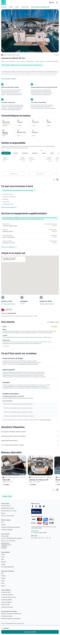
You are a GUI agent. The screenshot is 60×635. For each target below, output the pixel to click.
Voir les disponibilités (30, 632)
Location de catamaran (7, 594)
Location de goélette (6, 599)
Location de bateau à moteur (8, 597)
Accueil (5, 7)
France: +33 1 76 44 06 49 (8, 540)
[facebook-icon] (32, 506)
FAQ (2, 522)
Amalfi (2, 580)
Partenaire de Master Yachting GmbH (10, 618)
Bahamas (3, 561)
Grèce (2, 556)
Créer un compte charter (7, 515)
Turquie (3, 564)
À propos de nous (5, 505)
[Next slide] (57, 489)
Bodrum (3, 585)
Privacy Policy (51, 526)
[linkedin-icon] (43, 506)
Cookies (3, 524)
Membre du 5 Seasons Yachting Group (11, 613)
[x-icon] (36, 506)
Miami (2, 583)
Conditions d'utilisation (7, 529)
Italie (2, 559)
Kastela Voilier (25, 7)
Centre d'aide (4, 536)
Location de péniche (6, 602)
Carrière (3, 513)
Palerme (3, 578)
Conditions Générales (45, 419)
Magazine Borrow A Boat (7, 508)
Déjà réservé (14, 173)
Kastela (17, 7)
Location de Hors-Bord (7, 607)
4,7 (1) (57, 55)
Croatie (11, 7)
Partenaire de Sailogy (6, 616)
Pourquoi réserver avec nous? (8, 510)
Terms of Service (35, 528)
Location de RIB (5, 604)
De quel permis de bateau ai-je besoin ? (28, 364)
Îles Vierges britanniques (7, 566)
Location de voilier (6, 592)
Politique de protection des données (10, 527)
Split (2, 573)
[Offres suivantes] (57, 179)
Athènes (3, 575)
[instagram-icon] (40, 506)
